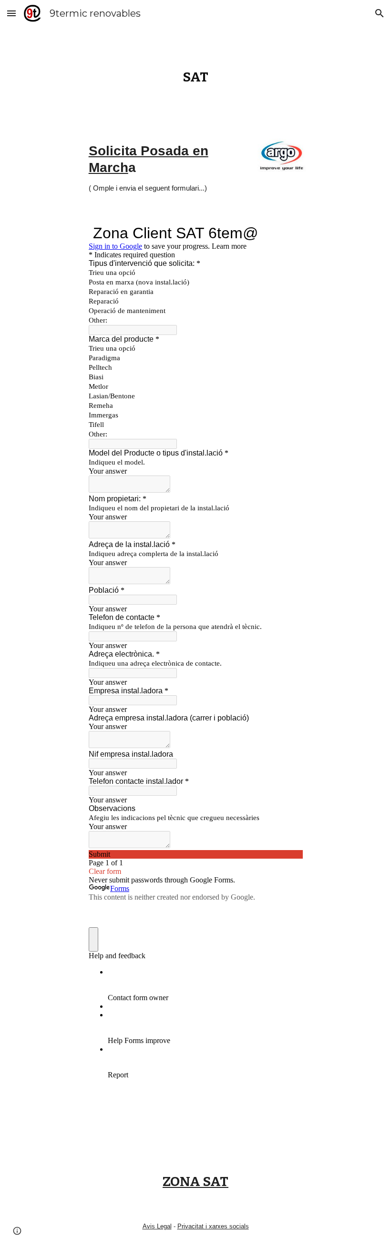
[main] (195, 77)
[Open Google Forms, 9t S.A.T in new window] (288, 233)
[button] (11, 13)
